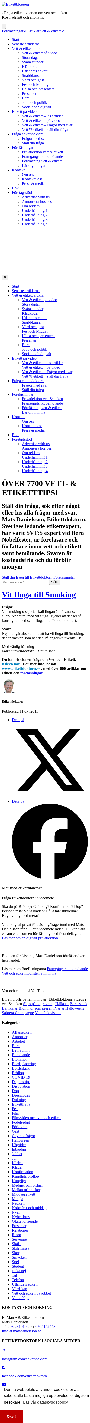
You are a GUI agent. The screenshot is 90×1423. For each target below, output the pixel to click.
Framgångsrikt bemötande (42, 156)
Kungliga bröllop (25, 1176)
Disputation (21, 1086)
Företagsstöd (22, 192)
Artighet (18, 1041)
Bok (15, 188)
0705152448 (46, 1326)
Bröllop (18, 1073)
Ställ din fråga (33, 143)
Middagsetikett (23, 1194)
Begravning (21, 1050)
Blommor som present (36, 1008)
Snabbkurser (32, 75)
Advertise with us (36, 197)
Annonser (20, 1037)
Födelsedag (21, 1122)
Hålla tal (62, 1004)
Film (15, 1113)
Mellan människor (26, 1190)
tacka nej (19, 1271)
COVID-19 (21, 1077)
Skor (16, 1253)
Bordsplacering (24, 1064)
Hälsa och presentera (38, 89)
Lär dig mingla (33, 165)
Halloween (20, 1140)
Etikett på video (24, 111)
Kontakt (18, 170)
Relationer (20, 1230)
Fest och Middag (35, 84)
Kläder (17, 1167)
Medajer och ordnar (27, 1185)
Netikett (18, 1203)
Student (18, 1266)
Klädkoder (30, 66)
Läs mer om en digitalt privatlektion (30, 938)
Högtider (19, 1145)
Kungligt (19, 1181)
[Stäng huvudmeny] (5, 277)
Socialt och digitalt (36, 107)
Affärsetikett (22, 1032)
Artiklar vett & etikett (44, 31)
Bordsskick (79, 1004)
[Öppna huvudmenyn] (4, 26)
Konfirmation (22, 1172)
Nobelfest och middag (29, 1208)
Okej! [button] (11, 1416)
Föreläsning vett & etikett (42, 161)
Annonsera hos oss (37, 201)
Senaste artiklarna (26, 44)
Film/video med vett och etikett (36, 1118)
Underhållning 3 (35, 219)
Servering (19, 1239)
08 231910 (18, 1326)
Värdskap (19, 1289)
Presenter (29, 93)
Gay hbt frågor (23, 1136)
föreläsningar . (32, 673)
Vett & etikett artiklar (28, 48)
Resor (16, 1235)
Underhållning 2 (35, 215)
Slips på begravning (38, 1004)
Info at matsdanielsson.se (21, 1331)
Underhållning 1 (35, 210)
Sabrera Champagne (18, 1013)
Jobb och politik (34, 102)
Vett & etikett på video (39, 53)
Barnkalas (10, 1008)
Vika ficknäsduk (48, 1013)
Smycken (19, 1257)
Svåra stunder (33, 62)
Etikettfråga (21, 1104)
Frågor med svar (35, 138)
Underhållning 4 (35, 224)
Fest (15, 1109)
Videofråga (21, 1298)
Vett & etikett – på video (41, 120)
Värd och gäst (33, 80)
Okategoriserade (25, 1221)
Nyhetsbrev (21, 1217)
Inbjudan (19, 1149)
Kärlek (17, 1163)
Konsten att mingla (41, 973)
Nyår (16, 1212)
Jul (14, 1158)
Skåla (16, 1244)
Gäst (15, 1131)
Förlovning (21, 1127)
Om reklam (31, 206)
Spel (15, 1262)
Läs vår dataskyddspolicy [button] (45, 1402)
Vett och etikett (14, 973)
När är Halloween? (69, 1008)
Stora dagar (31, 57)
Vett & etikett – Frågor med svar (47, 125)
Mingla (17, 1199)
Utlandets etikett (35, 71)
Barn (26, 98)
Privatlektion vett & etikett (42, 152)
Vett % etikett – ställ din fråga (45, 129)
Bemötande (21, 1055)
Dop (15, 1091)
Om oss (28, 174)
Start (15, 39)
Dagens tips (21, 1082)
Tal (14, 1275)
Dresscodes (21, 1095)
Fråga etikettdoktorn (28, 134)
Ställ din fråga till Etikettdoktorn (27, 577)
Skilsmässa (20, 1248)
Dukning (19, 1100)
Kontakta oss (32, 179)
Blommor (19, 1059)
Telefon (18, 1280)
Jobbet (17, 1154)
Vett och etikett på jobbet (31, 1293)
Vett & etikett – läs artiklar (42, 116)
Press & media (33, 183)
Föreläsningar (13, 31)
